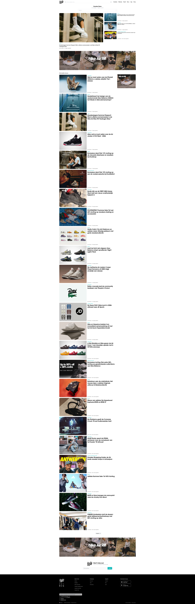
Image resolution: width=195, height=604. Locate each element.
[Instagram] (59, 584)
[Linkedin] (63, 585)
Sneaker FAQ (77, 590)
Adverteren (92, 584)
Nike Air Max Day (77, 584)
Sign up (110, 568)
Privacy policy (134, 602)
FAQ (105, 582)
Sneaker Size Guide (78, 588)
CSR (106, 584)
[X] (63, 584)
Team (60, 43)
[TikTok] (61, 585)
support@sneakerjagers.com (65, 596)
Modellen (76, 582)
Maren (62, 48)
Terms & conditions (128, 602)
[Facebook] (61, 584)
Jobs (90, 582)
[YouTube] (59, 585)
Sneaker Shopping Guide (79, 586)
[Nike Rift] (97, 60)
